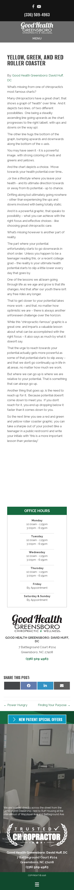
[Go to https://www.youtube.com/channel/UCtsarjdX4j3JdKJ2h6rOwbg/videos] (39, 7)
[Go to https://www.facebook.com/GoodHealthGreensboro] (33, 7)
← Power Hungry (15, 705)
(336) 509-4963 (37, 14)
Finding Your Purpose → (54, 705)
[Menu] (37, 884)
